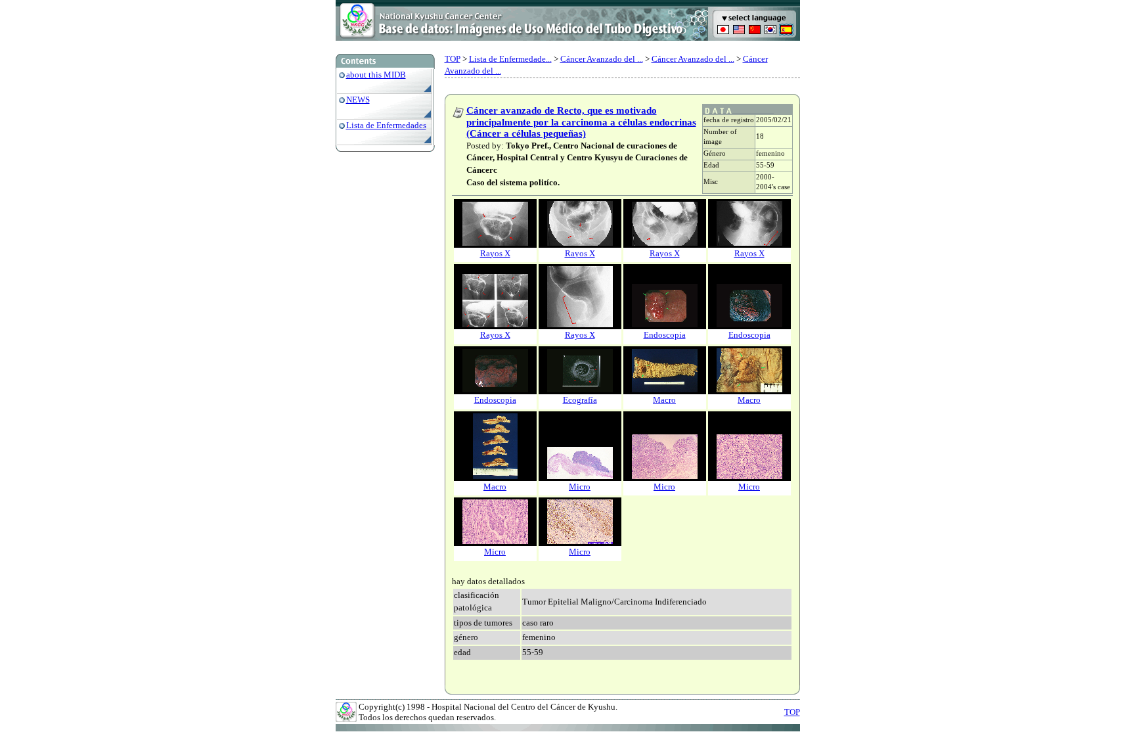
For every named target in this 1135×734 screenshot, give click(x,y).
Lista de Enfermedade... (510, 59)
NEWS (358, 99)
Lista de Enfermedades (386, 125)
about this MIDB (376, 75)
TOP (452, 59)
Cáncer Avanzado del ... (601, 59)
